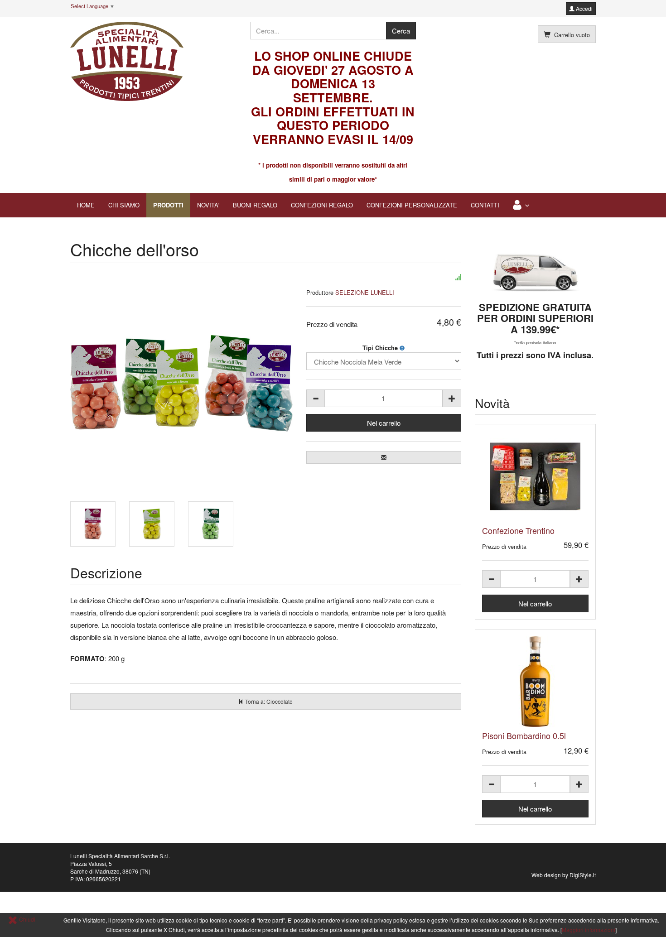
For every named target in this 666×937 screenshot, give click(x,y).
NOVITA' (208, 205)
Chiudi (26, 919)
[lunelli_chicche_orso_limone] (151, 524)
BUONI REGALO (255, 205)
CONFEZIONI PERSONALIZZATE (412, 205)
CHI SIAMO (124, 205)
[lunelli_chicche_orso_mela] (210, 524)
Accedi (583, 8)
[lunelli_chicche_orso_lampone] (93, 524)
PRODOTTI (168, 205)
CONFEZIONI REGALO (322, 205)
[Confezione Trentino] (535, 476)
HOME (86, 205)
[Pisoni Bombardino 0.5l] (535, 681)
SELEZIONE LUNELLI (364, 292)
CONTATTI (485, 205)
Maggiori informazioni (588, 929)
